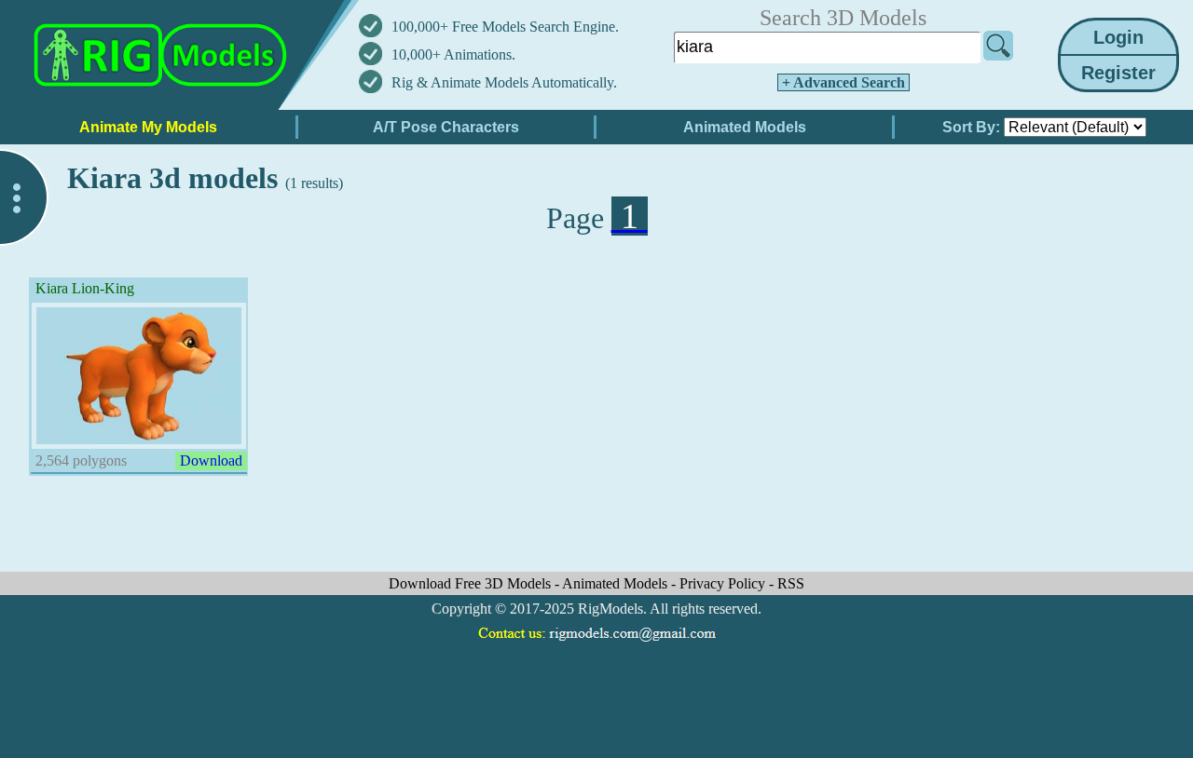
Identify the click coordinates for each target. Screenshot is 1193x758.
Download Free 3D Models (472, 583)
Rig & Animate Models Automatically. (504, 82)
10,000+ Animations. (453, 54)
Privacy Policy (724, 583)
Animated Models (616, 583)
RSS (790, 583)
